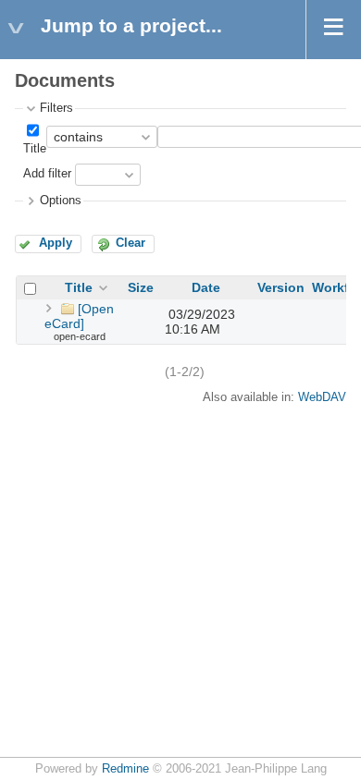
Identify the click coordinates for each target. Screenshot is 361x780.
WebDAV (322, 397)
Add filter (47, 174)
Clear (130, 243)
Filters (56, 108)
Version (281, 287)
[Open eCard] (79, 316)
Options (60, 200)
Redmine (125, 768)
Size (141, 287)
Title (34, 148)
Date (206, 287)
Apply (55, 243)
